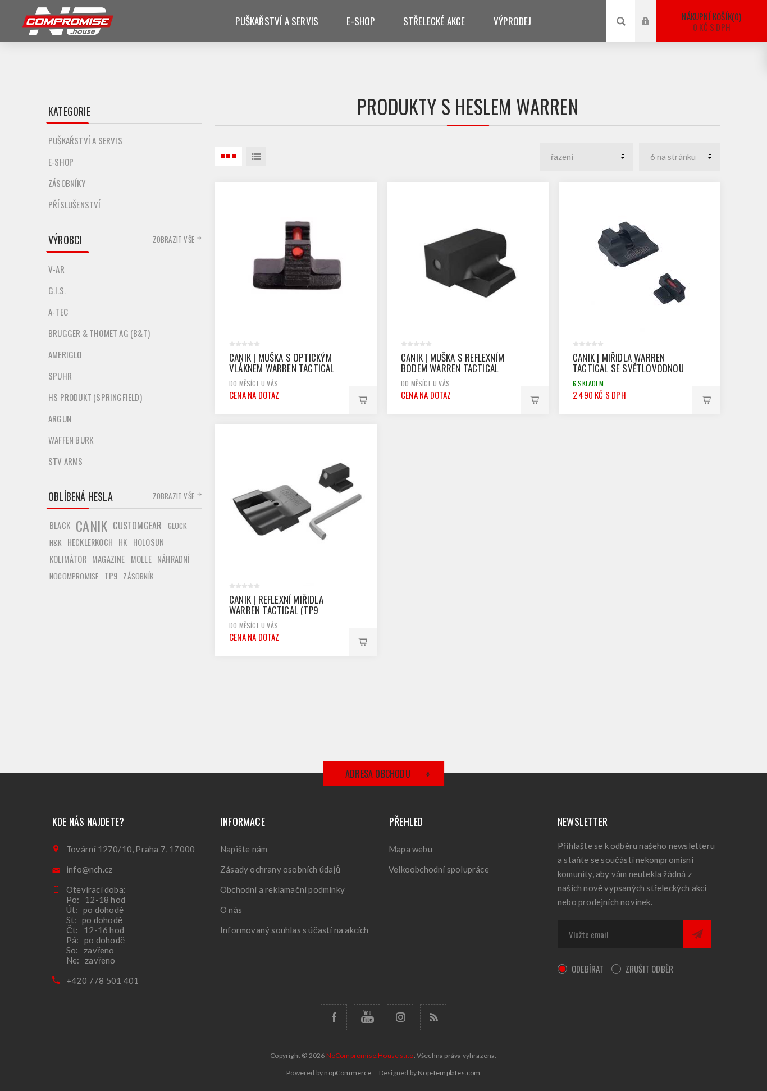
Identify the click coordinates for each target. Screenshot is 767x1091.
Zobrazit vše (173, 239)
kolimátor (67, 559)
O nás (231, 910)
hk (122, 542)
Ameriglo (65, 354)
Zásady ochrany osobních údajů (280, 869)
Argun (59, 418)
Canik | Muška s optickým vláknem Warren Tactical (282, 362)
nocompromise (73, 576)
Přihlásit (654, 10)
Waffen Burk (70, 439)
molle (141, 559)
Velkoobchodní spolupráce (439, 869)
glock (177, 525)
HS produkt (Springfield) (95, 397)
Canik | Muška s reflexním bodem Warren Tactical (452, 362)
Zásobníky (66, 183)
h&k (55, 542)
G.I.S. (57, 290)
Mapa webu (410, 849)
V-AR (56, 269)
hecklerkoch (90, 542)
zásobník (138, 576)
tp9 (111, 576)
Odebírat (588, 968)
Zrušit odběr (649, 968)
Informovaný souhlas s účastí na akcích (294, 930)
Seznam (256, 156)
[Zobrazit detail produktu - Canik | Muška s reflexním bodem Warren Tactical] (468, 263)
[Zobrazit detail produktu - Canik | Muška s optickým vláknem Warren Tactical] (296, 263)
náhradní (173, 559)
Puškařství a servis (85, 140)
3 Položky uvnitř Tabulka (228, 156)
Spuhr (60, 375)
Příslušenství (74, 204)
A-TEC (58, 311)
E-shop (61, 162)
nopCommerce (347, 1073)
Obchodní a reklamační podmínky (282, 889)
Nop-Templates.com (449, 1073)
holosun (148, 542)
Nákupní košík (710, 21)
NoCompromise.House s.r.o (370, 1055)
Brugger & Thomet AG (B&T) (99, 333)
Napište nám (243, 849)
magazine (108, 559)
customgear (137, 525)
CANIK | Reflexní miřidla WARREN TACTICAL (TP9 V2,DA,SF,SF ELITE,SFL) (276, 610)
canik (91, 525)
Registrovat (654, 32)
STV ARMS (65, 461)
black (59, 525)
